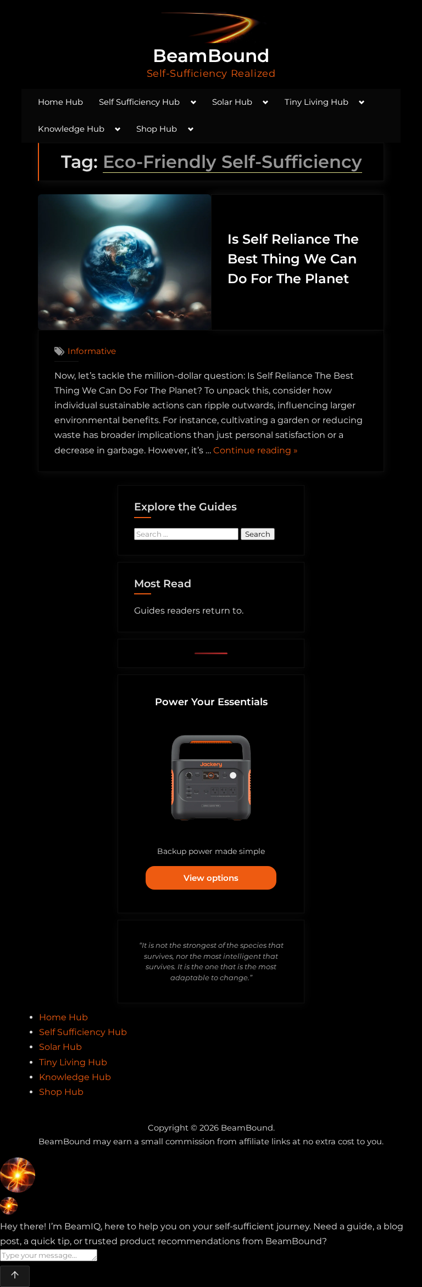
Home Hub (60, 102)
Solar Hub (232, 102)
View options (211, 878)
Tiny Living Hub (316, 102)
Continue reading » (255, 451)
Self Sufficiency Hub (139, 102)
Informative (92, 351)
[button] (211, 1177)
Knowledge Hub (71, 129)
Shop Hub (156, 129)
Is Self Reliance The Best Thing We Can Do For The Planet (293, 258)
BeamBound (211, 55)
